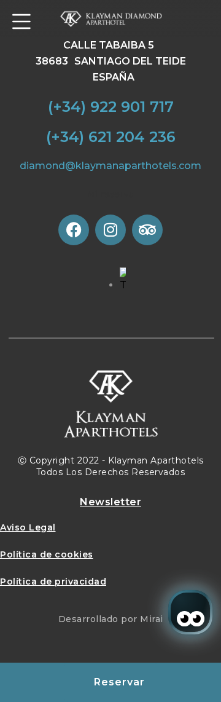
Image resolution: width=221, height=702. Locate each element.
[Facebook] (73, 230)
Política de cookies (46, 554)
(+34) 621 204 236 (111, 137)
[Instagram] (110, 230)
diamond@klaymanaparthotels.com (110, 166)
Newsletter (110, 502)
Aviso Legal (28, 527)
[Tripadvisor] (147, 230)
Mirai (151, 619)
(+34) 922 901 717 (111, 107)
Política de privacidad (53, 581)
